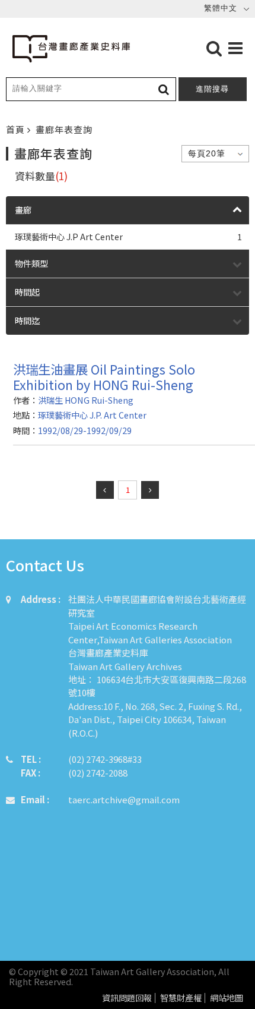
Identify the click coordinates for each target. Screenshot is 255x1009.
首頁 (16, 129)
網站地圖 (226, 998)
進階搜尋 (212, 88)
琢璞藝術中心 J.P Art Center (128, 236)
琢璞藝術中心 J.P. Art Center (92, 414)
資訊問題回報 (127, 998)
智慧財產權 (181, 998)
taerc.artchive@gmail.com (124, 799)
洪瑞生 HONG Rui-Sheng (85, 400)
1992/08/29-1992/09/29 (85, 430)
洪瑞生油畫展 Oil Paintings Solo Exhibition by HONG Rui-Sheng (104, 377)
